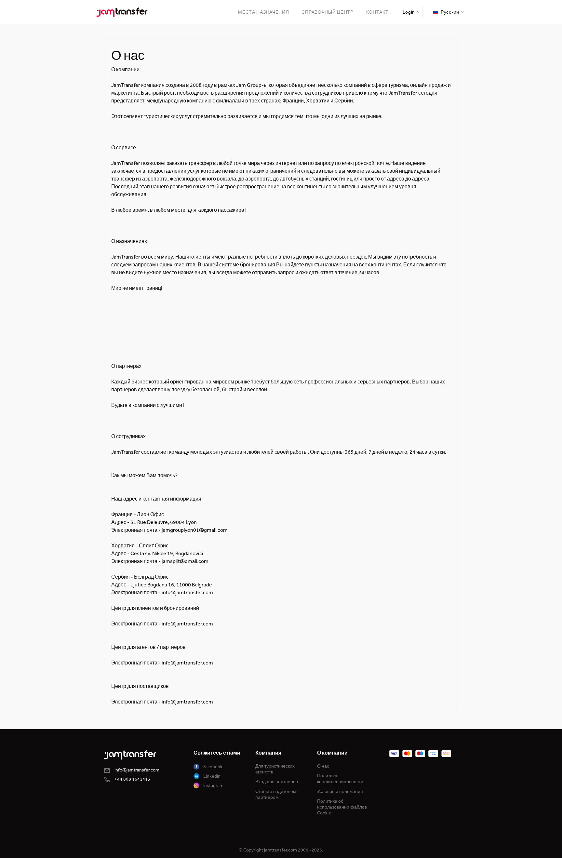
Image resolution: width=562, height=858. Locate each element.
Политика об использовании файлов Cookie (342, 807)
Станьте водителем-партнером (276, 794)
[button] (410, 12)
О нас (323, 766)
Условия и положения (340, 791)
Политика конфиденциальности (340, 778)
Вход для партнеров (276, 781)
